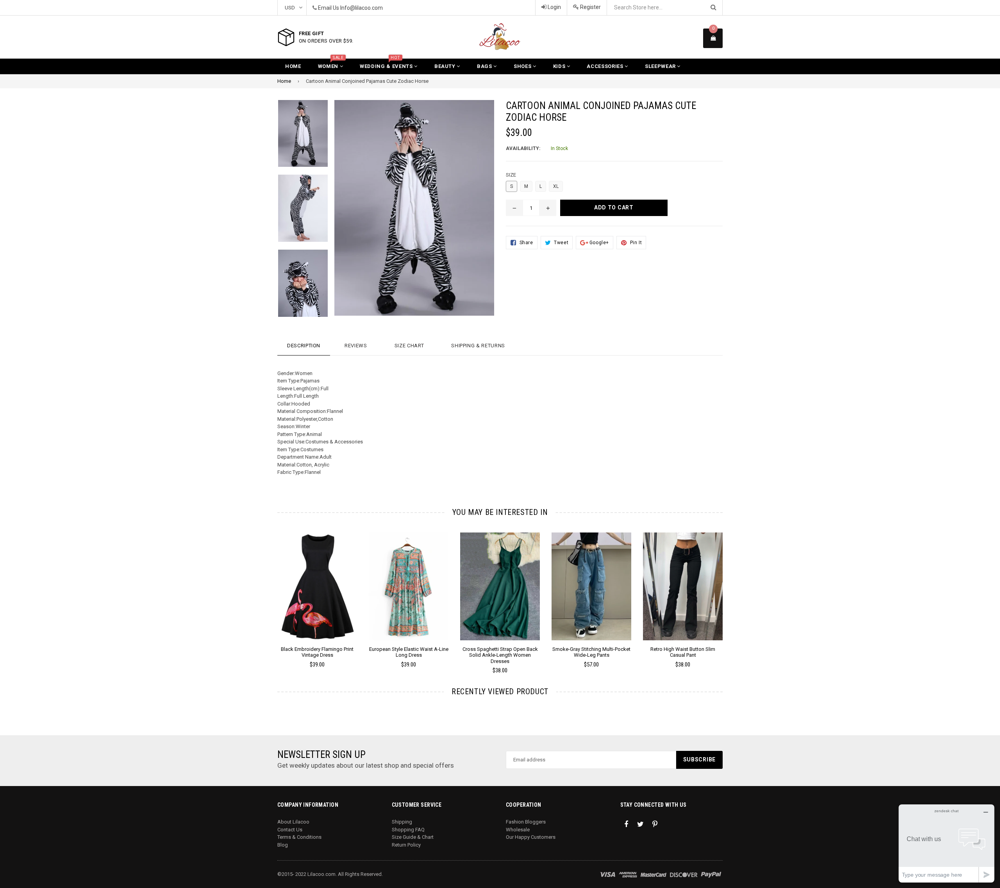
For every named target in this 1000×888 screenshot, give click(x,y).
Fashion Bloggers (526, 822)
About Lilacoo (293, 822)
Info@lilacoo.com (361, 8)
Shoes (523, 66)
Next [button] (733, 592)
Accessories (606, 66)
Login (553, 7)
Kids (560, 66)
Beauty (445, 66)
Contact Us (289, 830)
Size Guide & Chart (413, 837)
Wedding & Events (387, 64)
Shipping (402, 822)
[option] (311, 603)
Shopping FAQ (408, 830)
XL (556, 186)
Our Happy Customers (530, 837)
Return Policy (406, 845)
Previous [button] (266, 592)
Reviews (356, 345)
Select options (317, 580)
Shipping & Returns (478, 345)
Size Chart (409, 345)
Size (511, 175)
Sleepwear (661, 66)
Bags (485, 66)
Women (331, 64)
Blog (282, 845)
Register (590, 7)
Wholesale (518, 830)
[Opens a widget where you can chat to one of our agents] (946, 843)
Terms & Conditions (299, 837)
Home (293, 66)
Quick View (317, 594)
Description (303, 345)
